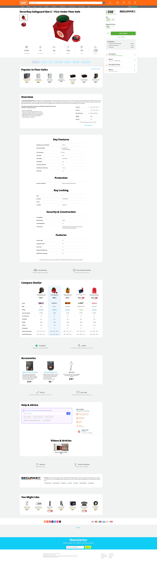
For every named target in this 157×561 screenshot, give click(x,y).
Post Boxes (54, 6)
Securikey (46, 477)
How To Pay (111, 555)
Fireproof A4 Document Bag (29, 372)
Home (21, 9)
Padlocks (46, 6)
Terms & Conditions (53, 555)
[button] (88, 125)
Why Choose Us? (104, 555)
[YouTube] (47, 522)
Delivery (110, 556)
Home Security (72, 6)
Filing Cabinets (63, 6)
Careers (102, 557)
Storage (81, 6)
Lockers (28, 6)
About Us (103, 553)
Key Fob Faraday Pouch (50, 372)
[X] (52, 522)
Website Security (104, 556)
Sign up (88, 547)
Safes (23, 6)
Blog (89, 6)
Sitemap (64, 555)
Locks (35, 6)
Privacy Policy (60, 555)
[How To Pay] (102, 522)
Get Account (75, 555)
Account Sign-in (69, 555)
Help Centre (111, 553)
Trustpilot (78, 527)
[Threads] (60, 522)
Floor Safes (28, 9)
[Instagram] (57, 522)
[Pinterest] (50, 522)
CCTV (40, 6)
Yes (63, 170)
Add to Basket (123, 33)
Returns (110, 557)
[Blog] (45, 522)
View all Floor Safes (95, 68)
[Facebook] (55, 522)
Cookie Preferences (46, 555)
